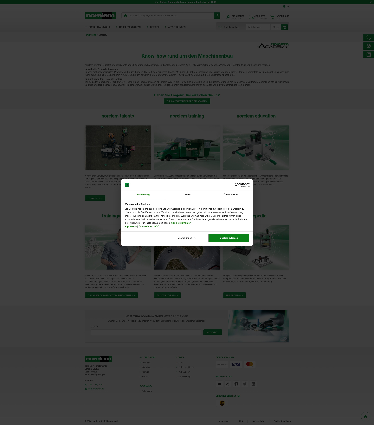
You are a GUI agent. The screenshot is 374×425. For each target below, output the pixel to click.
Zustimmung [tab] (143, 194)
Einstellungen (185, 238)
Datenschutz (145, 226)
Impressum (131, 226)
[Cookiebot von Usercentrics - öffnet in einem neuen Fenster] (237, 185)
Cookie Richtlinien (180, 223)
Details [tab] (187, 194)
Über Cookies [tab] (231, 194)
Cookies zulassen (229, 238)
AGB (157, 226)
